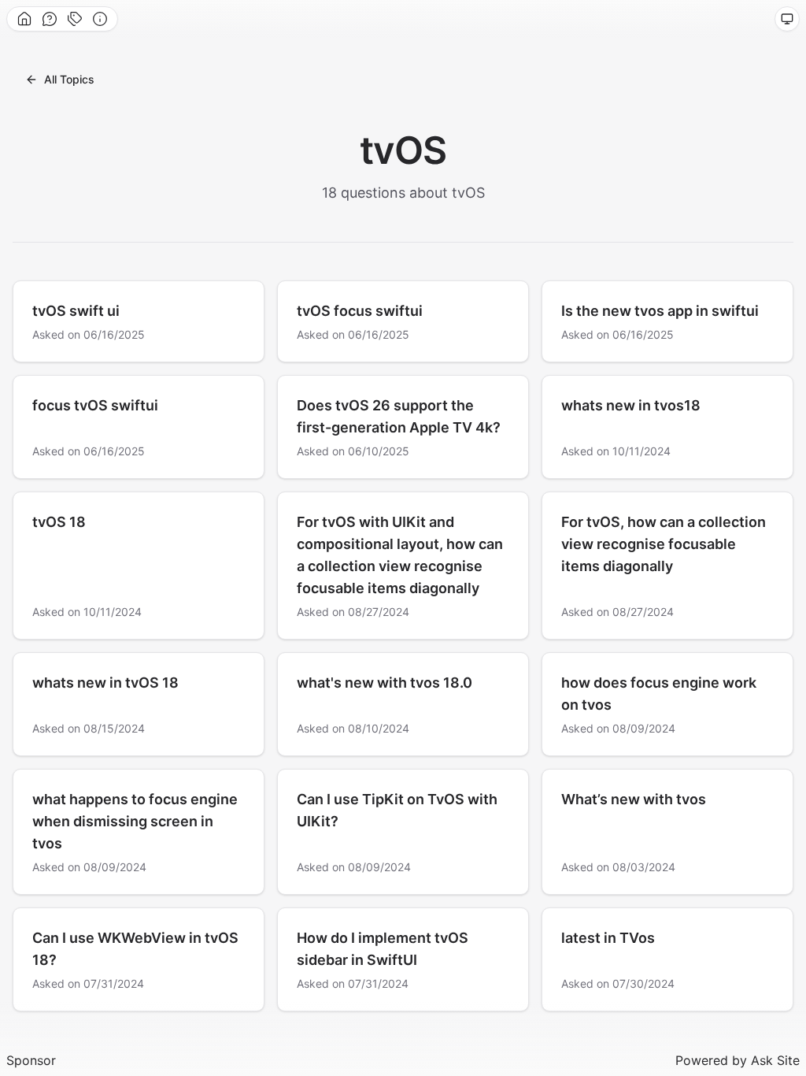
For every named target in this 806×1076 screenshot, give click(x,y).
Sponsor (31, 1060)
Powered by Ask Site (737, 1060)
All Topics (69, 79)
